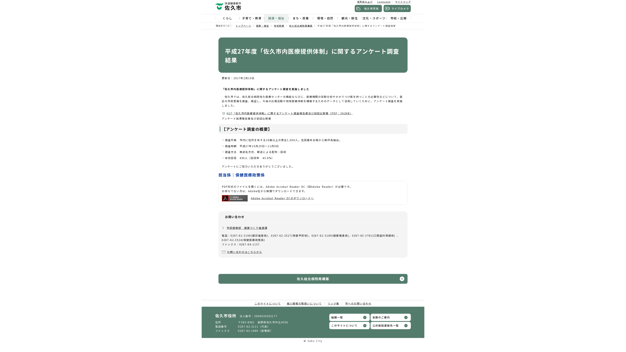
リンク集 (333, 303)
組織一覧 (337, 317)
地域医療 (279, 25)
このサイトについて (267, 303)
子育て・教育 (252, 18)
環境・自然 (325, 18)
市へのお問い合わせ (358, 303)
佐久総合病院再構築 (301, 25)
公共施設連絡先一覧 (386, 325)
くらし (227, 18)
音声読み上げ (365, 1)
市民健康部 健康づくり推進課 (247, 228)
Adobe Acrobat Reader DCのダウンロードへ (282, 198)
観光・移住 (350, 18)
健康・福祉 (276, 18)
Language (384, 1)
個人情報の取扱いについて (304, 303)
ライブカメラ (400, 8)
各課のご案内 (381, 317)
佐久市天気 (371, 8)
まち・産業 (301, 18)
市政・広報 (398, 18)
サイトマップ (403, 1)
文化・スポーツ (374, 18)
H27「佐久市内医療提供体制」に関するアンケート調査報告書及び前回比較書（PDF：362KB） (290, 113)
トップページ (243, 25)
